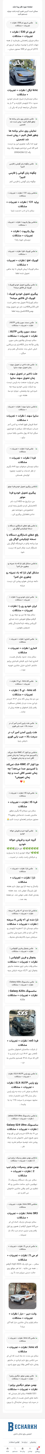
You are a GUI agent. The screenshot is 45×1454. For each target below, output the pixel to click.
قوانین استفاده (14, 1442)
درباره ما (24, 1442)
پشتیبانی (33, 1442)
